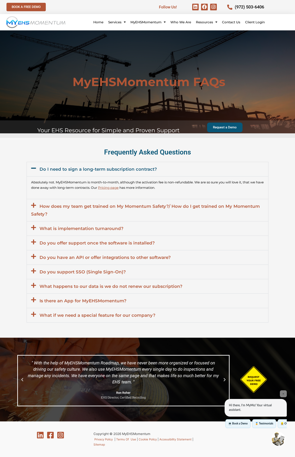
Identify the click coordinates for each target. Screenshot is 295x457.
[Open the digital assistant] (278, 439)
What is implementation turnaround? (82, 228)
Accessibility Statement (175, 439)
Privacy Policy (103, 439)
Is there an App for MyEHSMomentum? (83, 300)
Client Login (255, 22)
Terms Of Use (125, 439)
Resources (204, 22)
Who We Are (180, 22)
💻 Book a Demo (238, 423)
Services (115, 22)
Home (98, 22)
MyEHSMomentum (146, 22)
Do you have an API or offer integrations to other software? (105, 257)
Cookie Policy (148, 439)
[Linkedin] (40, 435)
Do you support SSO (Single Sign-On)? (83, 271)
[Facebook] (50, 435)
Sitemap (99, 444)
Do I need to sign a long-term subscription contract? (98, 169)
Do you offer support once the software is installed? (97, 243)
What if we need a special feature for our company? (97, 315)
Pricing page (108, 188)
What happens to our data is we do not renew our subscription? (111, 286)
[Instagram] (60, 435)
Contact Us (231, 22)
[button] (147, 169)
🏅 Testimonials (264, 423)
